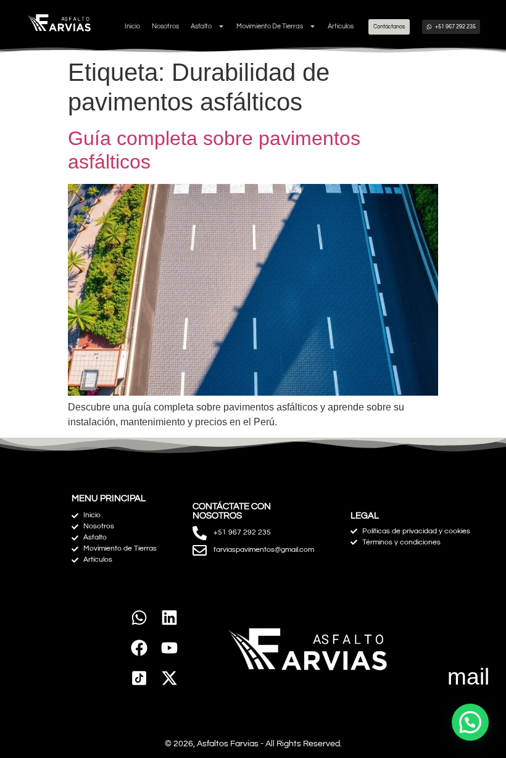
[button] (470, 722)
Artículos (341, 26)
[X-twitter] (169, 678)
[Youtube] (169, 648)
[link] (139, 678)
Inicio (132, 26)
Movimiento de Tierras (269, 26)
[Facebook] (139, 648)
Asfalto (201, 26)
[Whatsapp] (139, 618)
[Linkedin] (169, 618)
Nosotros (165, 26)
